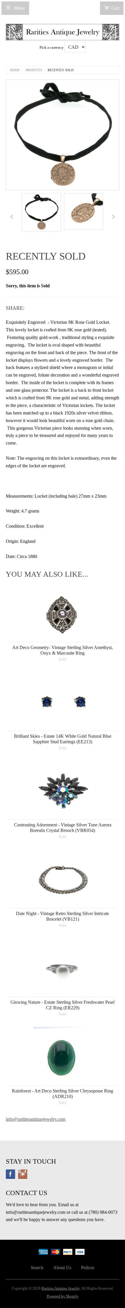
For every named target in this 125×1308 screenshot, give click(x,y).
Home (15, 70)
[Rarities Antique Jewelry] (62, 30)
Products (34, 70)
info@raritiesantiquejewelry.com (35, 1119)
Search (37, 1267)
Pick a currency (52, 48)
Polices (87, 1267)
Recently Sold (61, 70)
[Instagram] (22, 1174)
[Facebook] (10, 1174)
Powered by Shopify (62, 1296)
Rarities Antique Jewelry (61, 1288)
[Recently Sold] (41, 212)
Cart (115, 8)
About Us (62, 1267)
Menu (19, 8)
